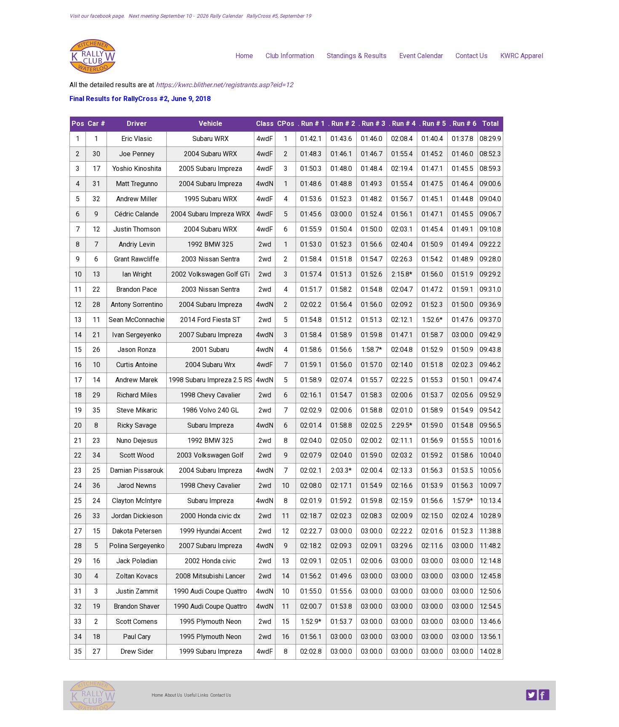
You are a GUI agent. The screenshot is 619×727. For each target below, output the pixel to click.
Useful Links (196, 695)
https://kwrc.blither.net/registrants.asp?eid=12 (224, 85)
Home (244, 56)
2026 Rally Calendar (220, 16)
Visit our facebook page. (97, 16)
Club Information (290, 56)
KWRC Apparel (521, 56)
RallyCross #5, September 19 (277, 16)
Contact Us (472, 56)
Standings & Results (357, 56)
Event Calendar (421, 56)
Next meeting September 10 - (161, 16)
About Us (173, 695)
